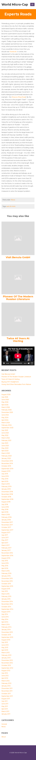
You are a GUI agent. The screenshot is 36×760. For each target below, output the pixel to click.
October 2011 (6, 693)
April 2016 (5, 568)
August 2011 (6, 699)
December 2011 (7, 688)
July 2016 (5, 561)
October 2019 (6, 466)
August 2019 (6, 471)
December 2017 (7, 522)
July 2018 (5, 504)
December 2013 (7, 632)
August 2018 (6, 502)
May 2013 (5, 647)
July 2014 (5, 614)
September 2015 (7, 586)
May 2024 (5, 417)
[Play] (4, 363)
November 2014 (7, 604)
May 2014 (5, 619)
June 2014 (5, 617)
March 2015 (5, 594)
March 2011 (5, 711)
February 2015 (6, 596)
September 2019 (7, 469)
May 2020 (5, 448)
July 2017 (5, 535)
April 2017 (5, 543)
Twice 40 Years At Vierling (18, 339)
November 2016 (7, 553)
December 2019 (7, 461)
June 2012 (5, 676)
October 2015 (6, 584)
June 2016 (5, 563)
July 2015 (5, 591)
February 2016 (6, 573)
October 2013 (6, 635)
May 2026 (5, 402)
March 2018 (6, 514)
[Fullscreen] (32, 363)
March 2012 (6, 681)
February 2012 (6, 683)
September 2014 (7, 609)
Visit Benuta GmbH (18, 257)
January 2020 (6, 458)
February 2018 (7, 517)
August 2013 (6, 640)
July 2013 (5, 642)
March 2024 (6, 423)
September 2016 (7, 555)
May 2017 (5, 540)
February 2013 (6, 655)
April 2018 (5, 512)
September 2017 (7, 530)
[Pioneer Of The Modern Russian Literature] (18, 277)
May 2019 (5, 479)
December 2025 (7, 412)
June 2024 (5, 415)
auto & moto (10, 206)
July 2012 (5, 673)
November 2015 (7, 581)
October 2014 (6, 607)
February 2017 (6, 548)
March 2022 (6, 438)
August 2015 (6, 589)
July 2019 (5, 474)
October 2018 (6, 497)
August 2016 (6, 558)
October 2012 (6, 665)
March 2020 (6, 453)
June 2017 (5, 538)
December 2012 (7, 660)
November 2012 (7, 663)
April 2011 (5, 709)
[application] (18, 356)
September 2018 (7, 499)
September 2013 (7, 637)
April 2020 (5, 451)
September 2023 (7, 428)
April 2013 (5, 650)
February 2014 (6, 627)
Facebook (13, 52)
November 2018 (7, 494)
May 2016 (5, 566)
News (13, 200)
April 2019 (5, 481)
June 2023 (5, 433)
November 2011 (7, 691)
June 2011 (5, 704)
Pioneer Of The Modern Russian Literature (18, 298)
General (4, 724)
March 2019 (6, 484)
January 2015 (6, 599)
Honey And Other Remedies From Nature (16, 384)
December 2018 (7, 492)
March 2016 (6, 571)
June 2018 (5, 507)
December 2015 (7, 578)
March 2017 (6, 545)
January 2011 (6, 714)
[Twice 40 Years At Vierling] (18, 319)
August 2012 (6, 670)
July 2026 (5, 397)
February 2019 (6, 486)
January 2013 (6, 658)
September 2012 (7, 668)
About (4, 737)
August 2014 (6, 612)
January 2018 (6, 520)
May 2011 (5, 706)
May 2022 (5, 435)
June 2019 (5, 476)
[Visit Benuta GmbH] (18, 238)
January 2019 (6, 489)
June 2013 (5, 645)
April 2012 (5, 678)
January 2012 (6, 686)
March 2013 (6, 653)
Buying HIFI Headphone (10, 382)
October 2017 (6, 527)
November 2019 (7, 463)
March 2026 (6, 407)
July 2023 (5, 430)
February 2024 (7, 425)
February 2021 (6, 440)
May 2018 (5, 509)
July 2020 (5, 443)
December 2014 (7, 601)
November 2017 (7, 525)
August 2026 (6, 394)
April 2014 (5, 622)
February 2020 (7, 456)
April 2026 (5, 405)
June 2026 (5, 399)
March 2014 (6, 624)
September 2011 (7, 696)
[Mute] (29, 363)
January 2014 (6, 629)
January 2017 (6, 550)
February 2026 (7, 410)
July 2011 (5, 701)
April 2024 (5, 420)
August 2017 (6, 532)
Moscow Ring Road (19, 97)
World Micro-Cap (15, 4)
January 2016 (6, 576)
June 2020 (5, 446)
